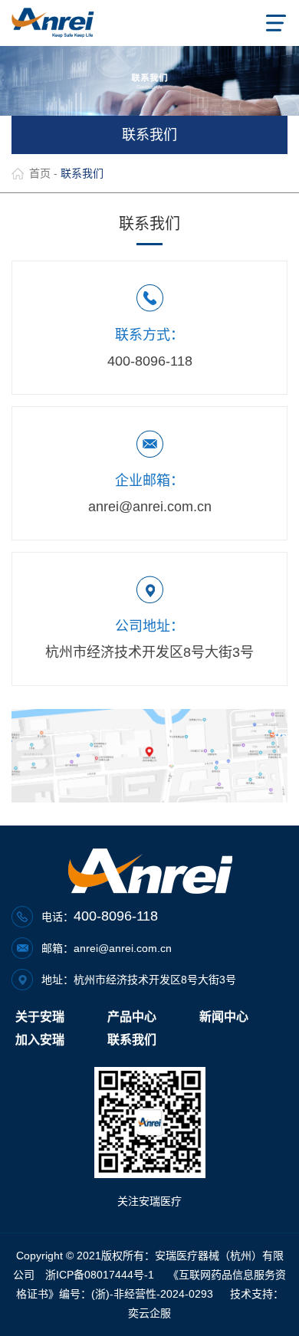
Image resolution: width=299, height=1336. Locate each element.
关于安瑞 (39, 1016)
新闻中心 (223, 1016)
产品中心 (131, 1016)
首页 (40, 173)
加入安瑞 (39, 1039)
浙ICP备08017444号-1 (99, 1275)
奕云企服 (149, 1313)
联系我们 (131, 1039)
